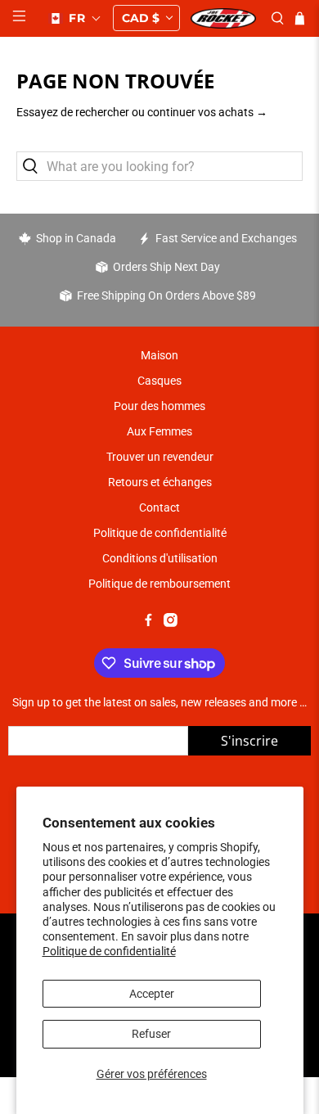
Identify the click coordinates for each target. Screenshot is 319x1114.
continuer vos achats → (207, 112)
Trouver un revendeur (159, 456)
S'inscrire (249, 741)
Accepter (151, 993)
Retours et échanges (160, 482)
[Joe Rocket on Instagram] (170, 622)
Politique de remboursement (159, 583)
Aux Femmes (159, 431)
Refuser (151, 1033)
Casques (159, 380)
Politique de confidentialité (109, 951)
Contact (159, 507)
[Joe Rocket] (223, 18)
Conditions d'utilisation (160, 558)
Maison (159, 355)
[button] (74, 18)
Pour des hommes (159, 406)
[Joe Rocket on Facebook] (148, 622)
